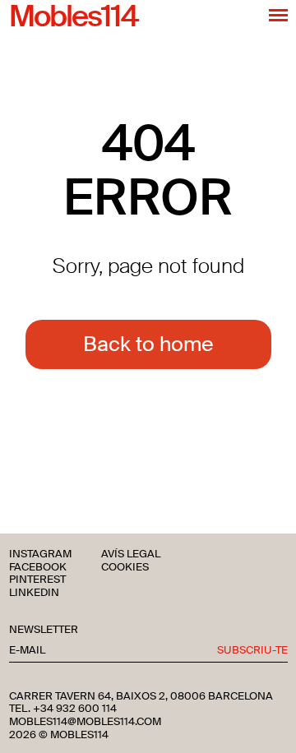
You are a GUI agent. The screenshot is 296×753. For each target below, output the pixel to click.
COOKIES (125, 567)
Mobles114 (73, 17)
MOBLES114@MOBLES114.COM (85, 721)
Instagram (40, 554)
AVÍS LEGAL (130, 554)
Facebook (38, 567)
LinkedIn (34, 593)
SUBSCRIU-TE (252, 650)
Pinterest (37, 580)
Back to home (148, 344)
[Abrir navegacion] (278, 14)
